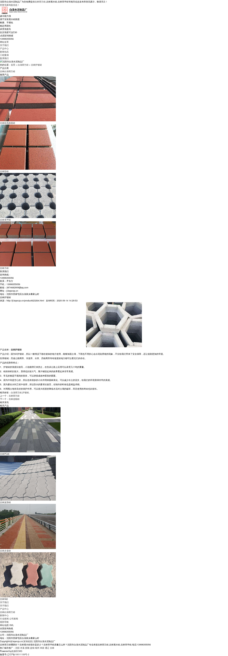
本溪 (22, 647)
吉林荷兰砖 (40, 1)
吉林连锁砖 (14, 398)
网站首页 (4, 41)
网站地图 (4, 625)
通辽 (47, 647)
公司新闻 (13, 618)
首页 (13, 64)
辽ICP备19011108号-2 (18, 654)
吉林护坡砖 (36, 64)
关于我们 (4, 45)
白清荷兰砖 (23, 64)
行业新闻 (4, 618)
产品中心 (4, 48)
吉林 (52, 647)
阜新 (42, 647)
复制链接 (27, 641)
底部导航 (4, 621)
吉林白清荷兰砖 (7, 71)
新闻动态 (4, 51)
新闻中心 (4, 615)
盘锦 (32, 647)
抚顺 (27, 647)
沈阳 (17, 647)
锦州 (37, 647)
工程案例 (4, 54)
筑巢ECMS (17, 651)
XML (11, 625)
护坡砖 (25, 392)
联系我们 (4, 58)
